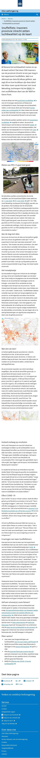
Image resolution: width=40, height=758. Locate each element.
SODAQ (33, 125)
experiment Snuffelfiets (26, 100)
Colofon (4, 754)
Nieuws (10, 19)
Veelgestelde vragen (8, 712)
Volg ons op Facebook (16, 715)
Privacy (4, 751)
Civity (35, 130)
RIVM (29, 88)
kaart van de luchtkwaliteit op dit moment (21, 627)
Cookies (4, 742)
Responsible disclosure (9, 745)
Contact (4, 709)
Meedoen (5, 736)
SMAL (32, 547)
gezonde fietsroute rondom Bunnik (22, 651)
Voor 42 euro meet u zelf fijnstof (26, 642)
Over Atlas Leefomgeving (10, 733)
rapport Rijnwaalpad (23, 647)
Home (4, 19)
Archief (4, 706)
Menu (6, 14)
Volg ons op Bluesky (14, 723)
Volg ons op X (14, 721)
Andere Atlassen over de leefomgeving (14, 739)
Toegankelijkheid (7, 748)
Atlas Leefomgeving (19, 622)
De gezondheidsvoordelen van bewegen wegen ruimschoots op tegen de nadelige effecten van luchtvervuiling (20, 612)
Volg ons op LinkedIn (16, 718)
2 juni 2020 (21, 201)
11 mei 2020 (9, 201)
